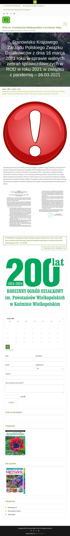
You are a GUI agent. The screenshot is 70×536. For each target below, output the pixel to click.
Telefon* (8, 374)
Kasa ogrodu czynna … (15, 511)
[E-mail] (39, 531)
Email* (7, 365)
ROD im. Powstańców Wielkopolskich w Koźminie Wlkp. (32, 27)
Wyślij (11, 402)
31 (7, 347)
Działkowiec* (40, 365)
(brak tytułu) (11, 514)
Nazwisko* (39, 356)
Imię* (7, 356)
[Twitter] (34, 531)
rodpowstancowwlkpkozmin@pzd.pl (34, 5)
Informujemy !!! (12, 507)
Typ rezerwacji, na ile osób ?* (14, 383)
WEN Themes (40, 533)
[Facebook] (31, 531)
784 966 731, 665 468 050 (13, 5)
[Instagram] (36, 531)
